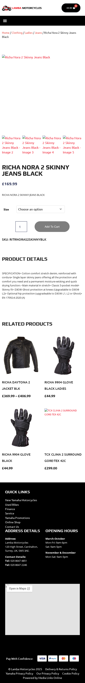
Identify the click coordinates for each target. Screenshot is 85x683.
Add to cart (52, 226)
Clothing (17, 32)
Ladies (29, 32)
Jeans (38, 32)
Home (5, 32)
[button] (5, 21)
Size (6, 209)
